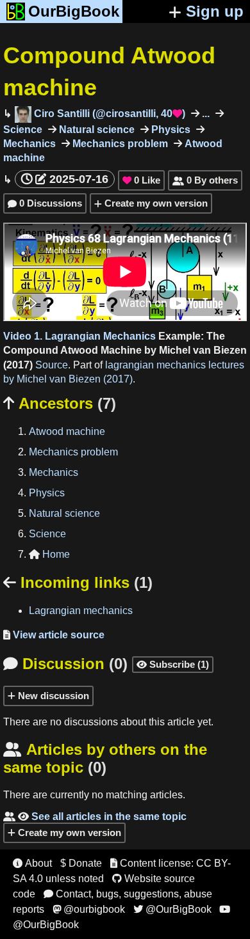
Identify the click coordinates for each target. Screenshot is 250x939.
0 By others (205, 180)
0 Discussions (45, 203)
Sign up (215, 11)
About (32, 863)
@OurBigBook (172, 909)
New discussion (52, 695)
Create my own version (155, 203)
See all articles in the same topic (95, 816)
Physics (169, 129)
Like (141, 180)
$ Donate (81, 863)
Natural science (95, 129)
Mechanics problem (119, 143)
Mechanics (53, 472)
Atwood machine (67, 431)
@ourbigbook (89, 909)
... (204, 113)
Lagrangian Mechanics (100, 336)
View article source (53, 634)
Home (49, 554)
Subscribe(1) (173, 664)
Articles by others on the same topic (105, 758)
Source (51, 364)
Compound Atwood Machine (72, 350)
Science (47, 533)
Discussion (65, 663)
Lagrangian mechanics (81, 610)
